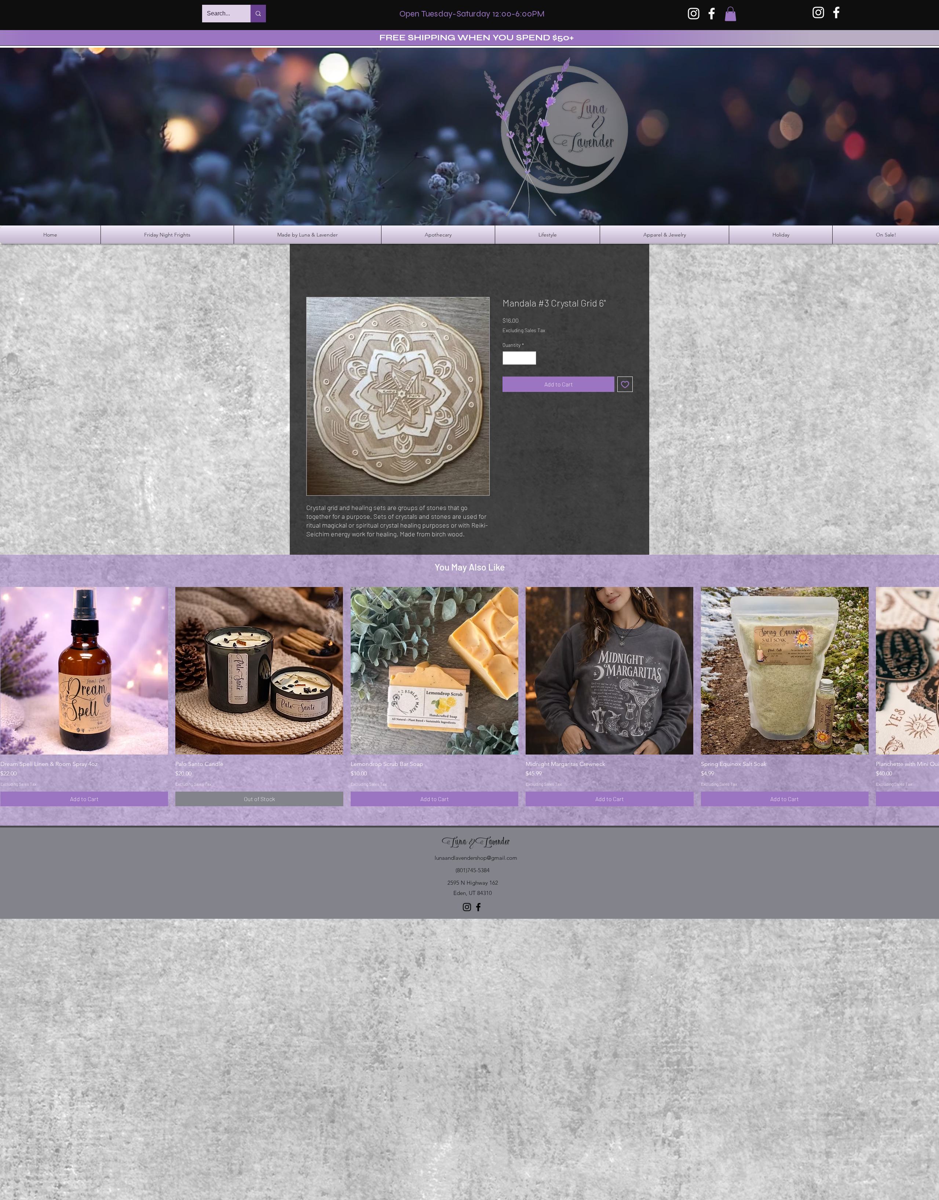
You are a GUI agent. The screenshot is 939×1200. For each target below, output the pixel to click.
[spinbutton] (519, 358)
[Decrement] (508, 358)
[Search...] (258, 13)
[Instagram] (693, 13)
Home (313, 270)
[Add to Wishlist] (625, 384)
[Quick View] (84, 671)
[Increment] (530, 358)
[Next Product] (928, 670)
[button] (730, 14)
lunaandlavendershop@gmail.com (476, 857)
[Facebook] (711, 13)
